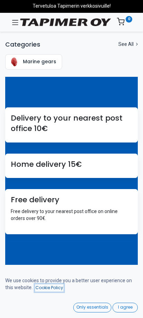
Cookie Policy (49, 288)
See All (126, 44)
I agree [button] (125, 307)
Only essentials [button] (92, 307)
